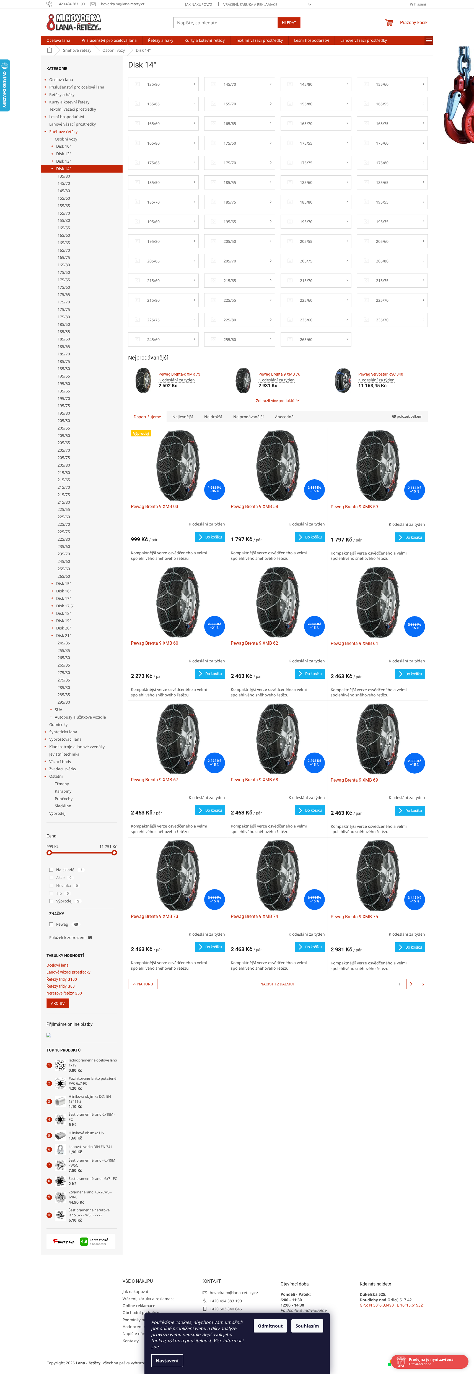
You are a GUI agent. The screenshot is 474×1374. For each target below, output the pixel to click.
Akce (63, 877)
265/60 (64, 576)
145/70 (64, 183)
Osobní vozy (66, 139)
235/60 (64, 546)
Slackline (63, 805)
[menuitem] (58, 40)
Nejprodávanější (248, 416)
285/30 (64, 687)
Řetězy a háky (61, 94)
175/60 (64, 287)
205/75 (64, 457)
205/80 (64, 465)
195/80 (64, 413)
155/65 (64, 205)
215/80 (64, 502)
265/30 (64, 657)
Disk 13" (63, 161)
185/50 (64, 324)
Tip (62, 893)
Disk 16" (63, 591)
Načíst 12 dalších (278, 984)
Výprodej (57, 813)
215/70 (64, 487)
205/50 (64, 420)
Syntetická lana (63, 731)
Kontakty (131, 1340)
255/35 (64, 650)
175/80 (64, 316)
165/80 (64, 264)
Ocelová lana (61, 79)
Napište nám (134, 1333)
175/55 (64, 279)
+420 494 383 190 (226, 1300)
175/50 (64, 272)
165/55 (64, 227)
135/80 (64, 176)
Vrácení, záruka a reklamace (250, 4)
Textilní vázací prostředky (72, 109)
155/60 (64, 198)
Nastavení (167, 1361)
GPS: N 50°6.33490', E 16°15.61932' (392, 1305)
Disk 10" (63, 146)
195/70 (64, 398)
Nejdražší (213, 416)
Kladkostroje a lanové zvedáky (77, 746)
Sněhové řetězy (63, 131)
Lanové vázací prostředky (72, 124)
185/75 (64, 361)
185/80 (64, 368)
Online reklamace (139, 1305)
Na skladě (69, 869)
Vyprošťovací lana (65, 739)
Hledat (289, 22)
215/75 (64, 494)
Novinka (67, 885)
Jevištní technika (64, 754)
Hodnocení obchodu (141, 1326)
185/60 (64, 339)
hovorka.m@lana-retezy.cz (234, 1292)
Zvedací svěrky (62, 768)
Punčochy (63, 798)
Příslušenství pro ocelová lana (76, 87)
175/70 (64, 302)
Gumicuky (58, 724)
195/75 (64, 405)
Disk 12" (63, 153)
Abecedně (284, 416)
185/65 (64, 346)
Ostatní (56, 776)
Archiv (58, 1003)
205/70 (64, 450)
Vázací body (60, 761)
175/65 (64, 294)
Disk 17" (63, 598)
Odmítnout (270, 1326)
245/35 (64, 643)
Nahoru (145, 984)
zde (155, 1347)
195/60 (64, 383)
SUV (58, 709)
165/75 (64, 257)
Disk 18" (63, 613)
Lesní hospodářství (66, 116)
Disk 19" (63, 620)
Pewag (67, 924)
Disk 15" (63, 583)
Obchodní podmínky (141, 1312)
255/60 (64, 568)
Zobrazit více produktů (275, 401)
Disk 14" (63, 168)
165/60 (64, 235)
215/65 (64, 479)
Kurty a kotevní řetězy (69, 102)
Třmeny (62, 783)
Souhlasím (307, 1326)
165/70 (64, 250)
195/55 (64, 376)
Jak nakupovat (198, 4)
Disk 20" (63, 628)
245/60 (64, 561)
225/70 (64, 524)
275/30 (64, 672)
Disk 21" (63, 635)
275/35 (64, 680)
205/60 (64, 435)
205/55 (64, 428)
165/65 (64, 242)
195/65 (64, 391)
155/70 (64, 213)
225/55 (64, 509)
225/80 (64, 539)
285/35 (64, 694)
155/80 (64, 220)
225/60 (64, 516)
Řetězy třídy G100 (61, 979)
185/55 (64, 331)
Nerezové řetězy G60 (64, 993)
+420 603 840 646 (226, 1308)
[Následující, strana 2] (411, 984)
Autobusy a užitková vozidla (80, 717)
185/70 (64, 353)
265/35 (64, 665)
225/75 (64, 531)
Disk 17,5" (65, 605)
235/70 (64, 553)
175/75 (64, 309)
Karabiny (63, 791)
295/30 (64, 702)
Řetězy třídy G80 (60, 986)
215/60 (64, 472)
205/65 (64, 442)
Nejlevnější (182, 416)
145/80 (64, 190)
